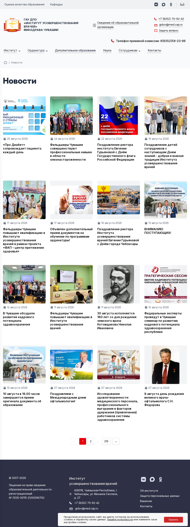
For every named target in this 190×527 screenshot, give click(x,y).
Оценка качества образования (24, 4)
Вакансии (146, 501)
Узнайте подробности (120, 519)
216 (106, 441)
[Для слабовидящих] (182, 4)
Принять (173, 519)
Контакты (146, 506)
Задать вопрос (168, 30)
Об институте (149, 490)
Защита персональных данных (160, 495)
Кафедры (56, 4)
